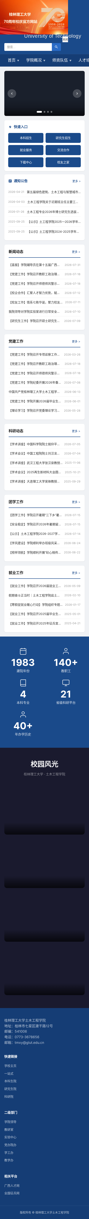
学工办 (8, 1152)
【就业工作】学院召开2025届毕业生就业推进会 (35, 614)
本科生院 (10, 1081)
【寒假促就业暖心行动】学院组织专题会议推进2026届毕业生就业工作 (36, 604)
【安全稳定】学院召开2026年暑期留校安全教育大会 (35, 524)
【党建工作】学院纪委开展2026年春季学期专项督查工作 (35, 382)
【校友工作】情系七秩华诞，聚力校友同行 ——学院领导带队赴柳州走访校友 (36, 302)
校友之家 (63, 162)
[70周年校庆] (34, 33)
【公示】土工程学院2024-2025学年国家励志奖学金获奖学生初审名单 (53, 232)
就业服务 (26, 150)
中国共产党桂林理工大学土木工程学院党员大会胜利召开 (35, 391)
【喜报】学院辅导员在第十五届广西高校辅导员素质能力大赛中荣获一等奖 (35, 265)
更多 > (76, 181)
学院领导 (10, 1122)
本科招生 (26, 138)
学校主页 (10, 1066)
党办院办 (10, 1145)
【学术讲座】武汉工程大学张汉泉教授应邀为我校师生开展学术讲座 (36, 463)
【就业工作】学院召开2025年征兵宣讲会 (35, 623)
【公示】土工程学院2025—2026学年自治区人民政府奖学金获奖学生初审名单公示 (53, 222)
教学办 (8, 1160)
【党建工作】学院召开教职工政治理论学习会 (35, 274)
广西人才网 (11, 1185)
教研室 (8, 1129)
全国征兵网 (11, 1193)
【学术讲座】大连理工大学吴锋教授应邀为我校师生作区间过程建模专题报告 (35, 481)
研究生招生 (63, 138)
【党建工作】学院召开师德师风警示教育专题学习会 (35, 283)
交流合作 (63, 150)
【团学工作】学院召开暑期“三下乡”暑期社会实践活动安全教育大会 (35, 515)
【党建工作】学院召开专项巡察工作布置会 (35, 354)
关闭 (65, 39)
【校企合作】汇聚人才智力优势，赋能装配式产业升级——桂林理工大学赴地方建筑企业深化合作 (35, 293)
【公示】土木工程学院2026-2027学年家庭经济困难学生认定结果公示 (35, 533)
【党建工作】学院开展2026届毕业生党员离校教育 (35, 401)
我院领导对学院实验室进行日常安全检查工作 (35, 311)
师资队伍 (62, 60)
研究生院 (10, 1089)
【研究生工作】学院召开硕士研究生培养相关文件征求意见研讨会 (35, 321)
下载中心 (26, 162)
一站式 (8, 1073)
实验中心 (10, 1137)
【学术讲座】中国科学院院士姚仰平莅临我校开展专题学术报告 (35, 444)
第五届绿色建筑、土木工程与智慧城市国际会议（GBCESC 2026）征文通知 (52, 192)
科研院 (8, 1096)
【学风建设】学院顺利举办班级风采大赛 (35, 543)
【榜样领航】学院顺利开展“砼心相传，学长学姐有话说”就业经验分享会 (35, 552)
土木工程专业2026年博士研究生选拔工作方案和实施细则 (53, 212)
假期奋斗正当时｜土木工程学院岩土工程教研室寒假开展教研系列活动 (35, 595)
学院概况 (35, 60)
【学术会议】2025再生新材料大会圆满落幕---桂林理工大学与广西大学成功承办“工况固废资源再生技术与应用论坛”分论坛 (36, 472)
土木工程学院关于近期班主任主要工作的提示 (53, 202)
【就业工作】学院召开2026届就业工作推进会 (35, 586)
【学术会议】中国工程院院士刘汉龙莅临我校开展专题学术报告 (35, 453)
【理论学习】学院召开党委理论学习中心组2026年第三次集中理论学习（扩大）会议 (35, 410)
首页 (13, 60)
